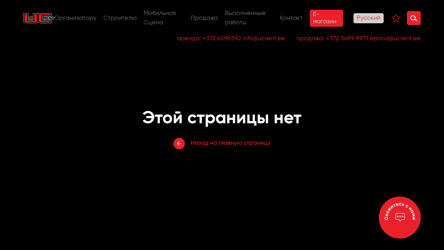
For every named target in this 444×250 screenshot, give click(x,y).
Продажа (204, 18)
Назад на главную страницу (231, 143)
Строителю (120, 18)
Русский (369, 18)
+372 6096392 (222, 38)
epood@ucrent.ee (395, 38)
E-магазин (324, 18)
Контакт (291, 18)
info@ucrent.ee (264, 38)
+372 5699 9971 (347, 38)
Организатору (75, 18)
